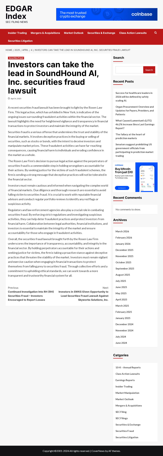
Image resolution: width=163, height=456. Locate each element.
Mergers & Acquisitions (45, 32)
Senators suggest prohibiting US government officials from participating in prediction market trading (134, 150)
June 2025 (121, 287)
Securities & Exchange (101, 32)
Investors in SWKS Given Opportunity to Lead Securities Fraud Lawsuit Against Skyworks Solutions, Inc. (83, 294)
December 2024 (124, 324)
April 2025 (121, 299)
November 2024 (124, 330)
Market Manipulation (127, 392)
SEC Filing (121, 411)
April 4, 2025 (16, 98)
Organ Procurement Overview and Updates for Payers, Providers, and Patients (135, 110)
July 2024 (121, 336)
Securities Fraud (16, 58)
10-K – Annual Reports (128, 367)
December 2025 (124, 249)
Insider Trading (17, 32)
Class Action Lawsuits (133, 32)
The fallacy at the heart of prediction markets (130, 136)
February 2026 (124, 237)
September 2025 (125, 268)
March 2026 (122, 231)
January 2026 (123, 243)
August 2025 (123, 274)
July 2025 (121, 280)
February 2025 (124, 311)
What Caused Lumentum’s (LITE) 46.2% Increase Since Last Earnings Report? (135, 124)
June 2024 (121, 342)
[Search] (156, 33)
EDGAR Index (19, 12)
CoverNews (98, 450)
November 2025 (124, 256)
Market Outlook (73, 32)
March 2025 (122, 305)
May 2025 (121, 293)
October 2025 (123, 262)
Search (118, 58)
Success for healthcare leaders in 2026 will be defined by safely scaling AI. (134, 96)
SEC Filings (122, 418)
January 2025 (123, 318)
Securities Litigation (20, 40)
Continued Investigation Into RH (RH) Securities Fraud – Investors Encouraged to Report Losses (31, 294)
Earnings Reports (125, 380)
